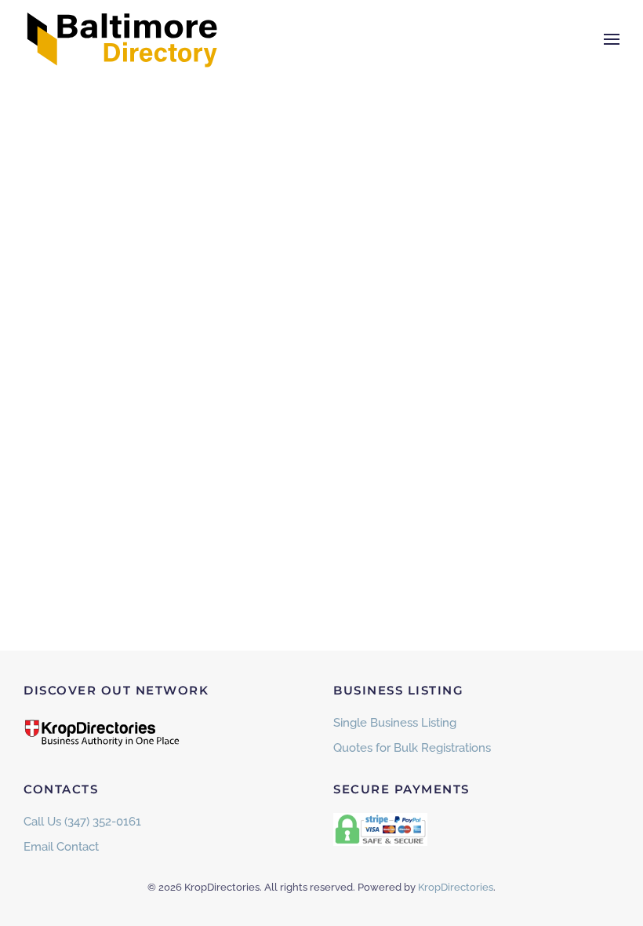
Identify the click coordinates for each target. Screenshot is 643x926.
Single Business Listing (394, 723)
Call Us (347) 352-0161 (82, 822)
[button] (611, 39)
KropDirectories (455, 887)
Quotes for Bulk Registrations (412, 748)
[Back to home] (122, 39)
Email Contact (61, 847)
